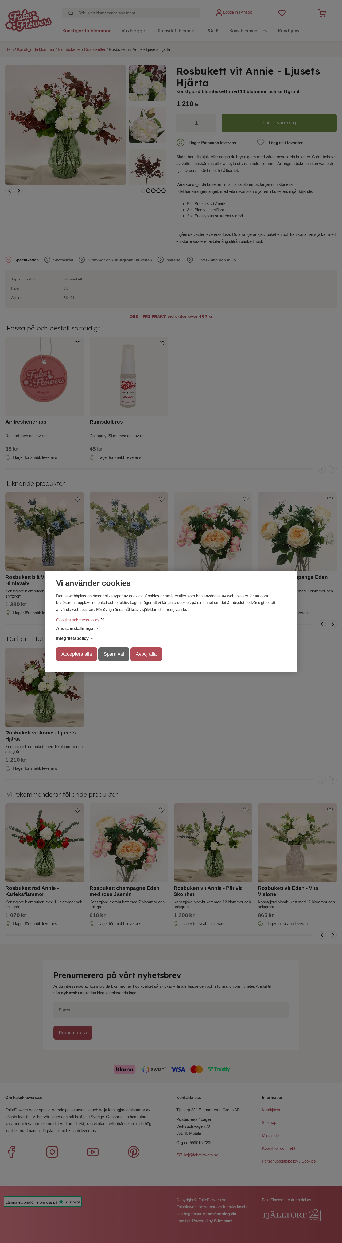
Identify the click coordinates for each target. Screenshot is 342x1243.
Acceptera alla (76, 654)
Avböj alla (146, 654)
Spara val (114, 654)
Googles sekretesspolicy (78, 620)
